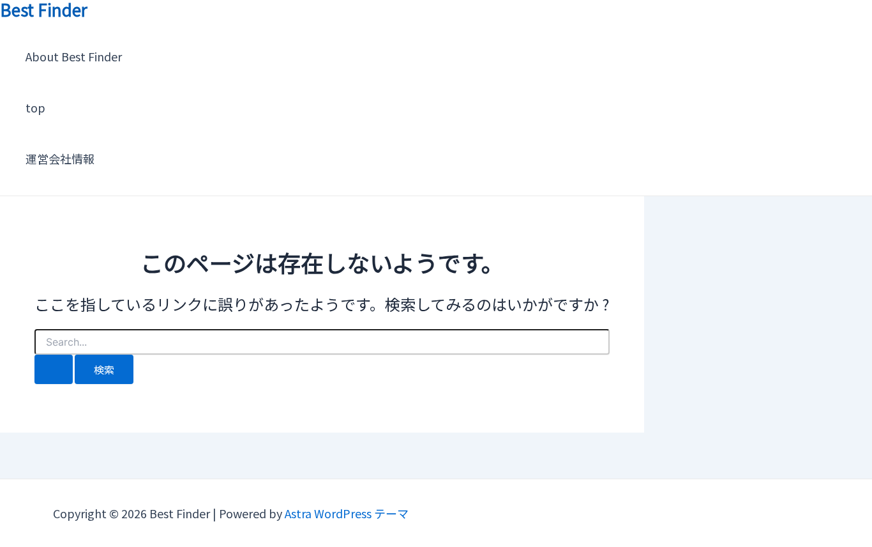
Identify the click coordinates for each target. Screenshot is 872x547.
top (35, 107)
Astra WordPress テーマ (347, 513)
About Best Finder (74, 56)
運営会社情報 (60, 158)
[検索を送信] (53, 369)
